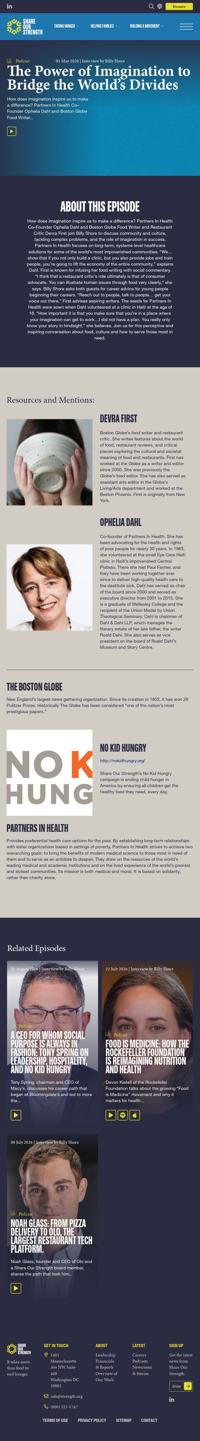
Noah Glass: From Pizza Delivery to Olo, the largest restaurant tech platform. (51, 1237)
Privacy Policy (92, 1420)
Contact (149, 1420)
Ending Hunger (64, 26)
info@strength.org (66, 1396)
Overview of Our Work (106, 1376)
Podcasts (140, 1361)
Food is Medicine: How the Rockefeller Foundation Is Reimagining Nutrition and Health (147, 1057)
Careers (139, 1355)
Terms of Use (55, 1420)
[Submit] (188, 1386)
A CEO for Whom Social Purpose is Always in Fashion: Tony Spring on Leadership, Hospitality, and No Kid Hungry (50, 1053)
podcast (23, 61)
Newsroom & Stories (142, 1370)
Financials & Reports (105, 1364)
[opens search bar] (151, 6)
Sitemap (123, 1420)
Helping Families (102, 26)
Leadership (106, 1355)
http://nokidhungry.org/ (122, 760)
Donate (179, 6)
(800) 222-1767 (64, 1407)
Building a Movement (145, 26)
